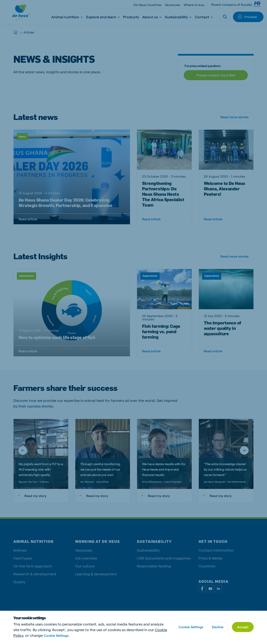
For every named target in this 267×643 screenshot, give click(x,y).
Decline (217, 627)
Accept (242, 627)
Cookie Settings (56, 635)
